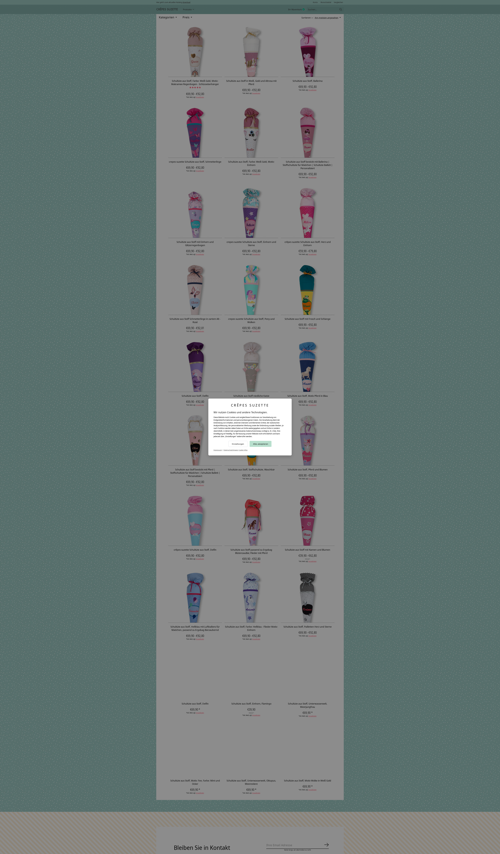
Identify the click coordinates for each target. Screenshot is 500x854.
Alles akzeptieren (260, 444)
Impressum (218, 450)
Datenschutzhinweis (231, 450)
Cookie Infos (243, 450)
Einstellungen (238, 444)
